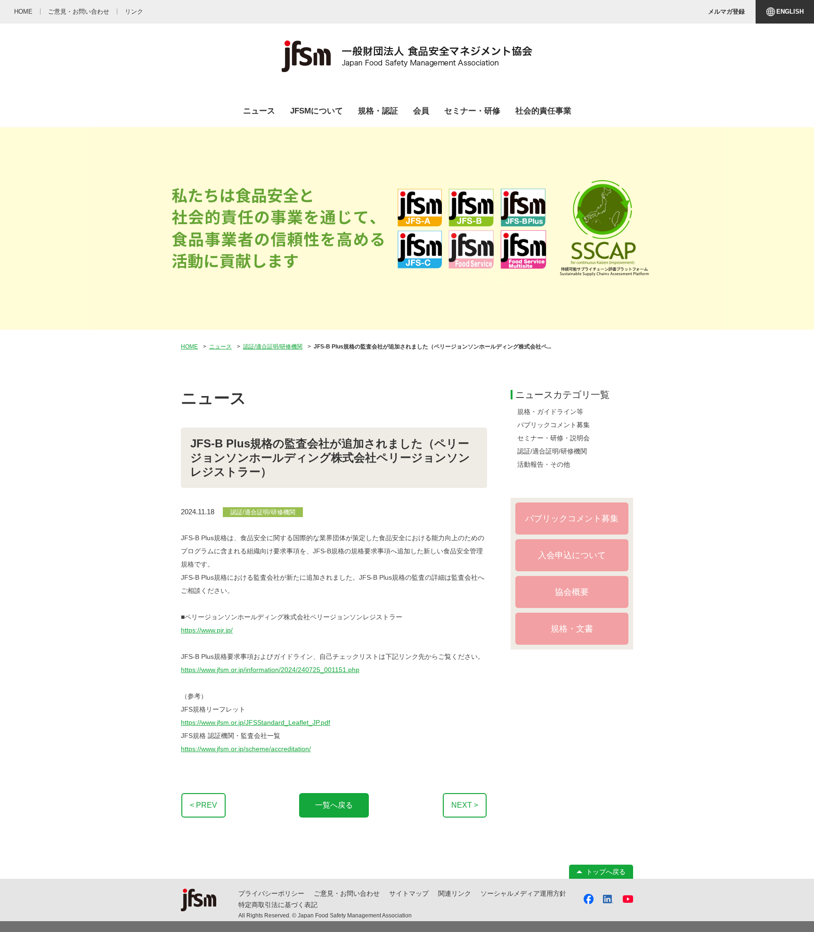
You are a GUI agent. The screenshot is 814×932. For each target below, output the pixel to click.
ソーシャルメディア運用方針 (523, 893)
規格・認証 (378, 110)
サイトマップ (409, 893)
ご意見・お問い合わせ (347, 893)
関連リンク (454, 893)
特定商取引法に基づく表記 (277, 904)
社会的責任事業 (543, 110)
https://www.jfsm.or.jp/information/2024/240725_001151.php (270, 669)
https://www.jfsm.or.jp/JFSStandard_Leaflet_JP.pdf (255, 722)
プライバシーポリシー (271, 893)
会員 (421, 110)
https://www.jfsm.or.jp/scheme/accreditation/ (246, 749)
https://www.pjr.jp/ (207, 630)
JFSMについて (316, 110)
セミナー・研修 (472, 110)
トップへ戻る (606, 871)
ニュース (259, 110)
